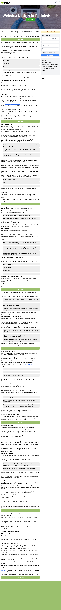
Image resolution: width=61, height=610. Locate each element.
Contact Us (43, 70)
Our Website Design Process (47, 68)
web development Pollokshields (12, 104)
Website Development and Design (10, 35)
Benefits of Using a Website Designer (49, 64)
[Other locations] (55, 2)
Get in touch (30, 19)
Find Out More (20, 204)
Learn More (20, 289)
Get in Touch (20, 39)
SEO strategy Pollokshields (27, 364)
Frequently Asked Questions (47, 72)
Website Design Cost (46, 62)
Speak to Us (20, 422)
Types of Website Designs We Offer (49, 66)
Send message (50, 55)
